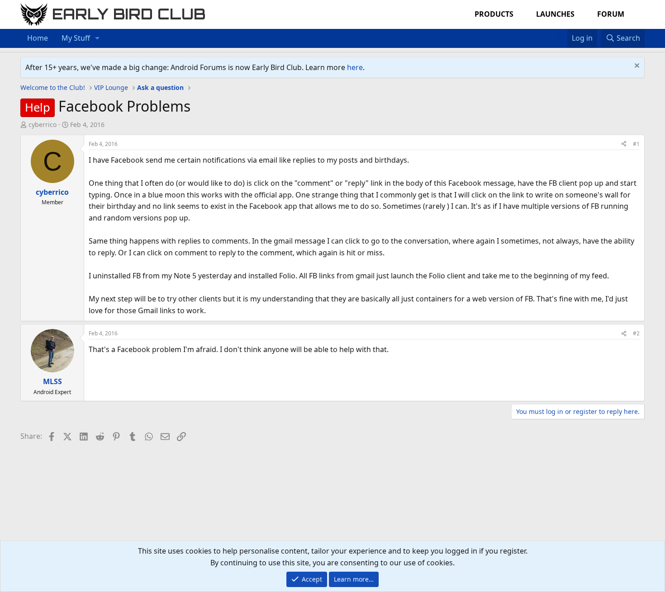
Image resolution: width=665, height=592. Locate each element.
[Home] (553, 32)
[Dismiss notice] (636, 66)
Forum (610, 14)
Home (37, 38)
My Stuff (76, 38)
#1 (636, 144)
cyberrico (42, 124)
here (355, 67)
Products (494, 14)
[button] (97, 38)
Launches (555, 14)
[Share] (624, 144)
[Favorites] (562, 32)
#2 (636, 333)
